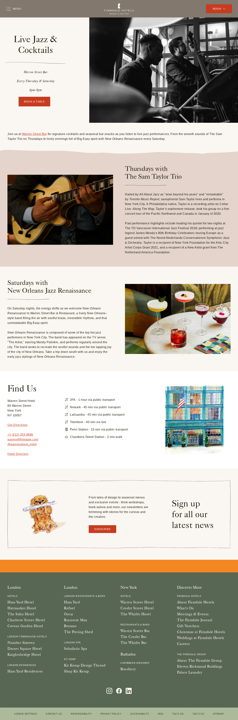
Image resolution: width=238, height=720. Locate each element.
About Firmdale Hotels (195, 602)
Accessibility (139, 714)
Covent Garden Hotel (25, 626)
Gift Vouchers (188, 626)
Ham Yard (72, 602)
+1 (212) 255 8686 (20, 434)
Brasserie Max (75, 620)
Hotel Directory (18, 454)
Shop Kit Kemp (76, 671)
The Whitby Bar (133, 642)
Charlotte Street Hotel (26, 620)
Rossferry (128, 669)
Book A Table (34, 101)
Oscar (68, 614)
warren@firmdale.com (22, 439)
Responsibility (81, 714)
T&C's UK (178, 714)
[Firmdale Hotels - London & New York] (119, 8)
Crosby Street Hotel (137, 608)
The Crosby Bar (133, 636)
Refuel (69, 608)
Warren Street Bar (34, 134)
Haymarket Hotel (21, 608)
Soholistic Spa (75, 648)
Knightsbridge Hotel (24, 654)
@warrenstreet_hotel (22, 444)
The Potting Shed (78, 632)
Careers (183, 643)
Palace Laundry (189, 672)
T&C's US (198, 714)
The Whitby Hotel (135, 614)
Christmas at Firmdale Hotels (201, 632)
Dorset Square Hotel (24, 648)
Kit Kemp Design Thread (84, 665)
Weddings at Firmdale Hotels (200, 638)
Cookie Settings (25, 714)
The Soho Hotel (20, 614)
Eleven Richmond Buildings (199, 666)
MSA (160, 714)
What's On (185, 608)
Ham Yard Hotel (20, 602)
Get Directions (17, 425)
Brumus (70, 626)
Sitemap (218, 714)
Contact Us (54, 714)
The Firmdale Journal (194, 620)
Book (217, 8)
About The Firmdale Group (199, 660)
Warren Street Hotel (137, 602)
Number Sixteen (21, 642)
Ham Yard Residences (25, 671)
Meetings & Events (193, 614)
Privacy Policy (110, 714)
